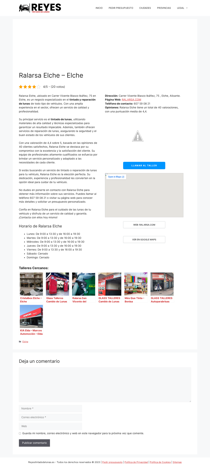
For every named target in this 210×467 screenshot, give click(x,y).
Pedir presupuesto (112, 462)
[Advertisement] (105, 48)
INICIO (99, 7)
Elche (25, 341)
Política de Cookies (160, 462)
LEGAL (180, 7)
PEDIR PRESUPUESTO (121, 7)
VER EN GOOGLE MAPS (144, 239)
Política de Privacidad (136, 462)
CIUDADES (145, 7)
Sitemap (177, 462)
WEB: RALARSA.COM (144, 224)
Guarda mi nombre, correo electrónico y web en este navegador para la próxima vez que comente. (83, 433)
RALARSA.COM (131, 99)
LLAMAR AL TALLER (144, 165)
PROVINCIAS (164, 7)
